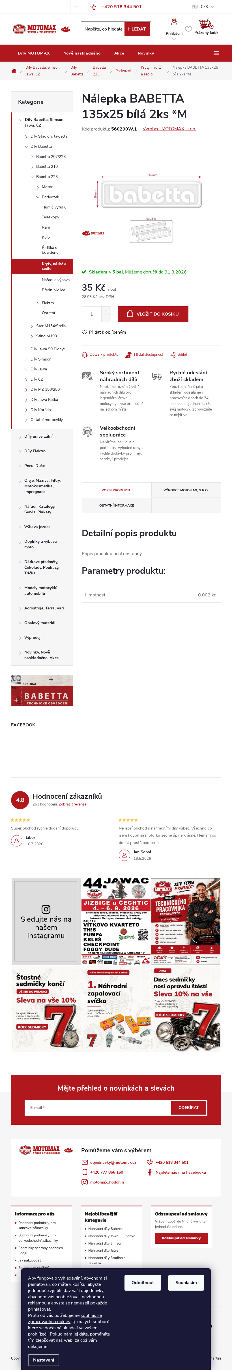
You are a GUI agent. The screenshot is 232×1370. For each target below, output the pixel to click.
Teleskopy (50, 217)
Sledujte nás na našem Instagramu (46, 927)
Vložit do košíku (158, 314)
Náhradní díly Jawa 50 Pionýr (111, 1236)
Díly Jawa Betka (44, 399)
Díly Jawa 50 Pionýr (48, 349)
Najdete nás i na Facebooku (181, 1172)
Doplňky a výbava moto (40, 544)
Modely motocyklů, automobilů (41, 590)
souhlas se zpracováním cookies (65, 1318)
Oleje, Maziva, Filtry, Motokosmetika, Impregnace (42, 486)
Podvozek (50, 197)
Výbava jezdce (37, 526)
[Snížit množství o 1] (106, 318)
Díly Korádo (41, 409)
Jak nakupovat (29, 1260)
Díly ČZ (37, 379)
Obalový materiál (39, 623)
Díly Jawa (39, 369)
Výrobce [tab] (186, 490)
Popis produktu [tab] (117, 490)
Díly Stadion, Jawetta (49, 136)
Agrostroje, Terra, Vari (44, 608)
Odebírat (189, 1107)
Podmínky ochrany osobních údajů (40, 1250)
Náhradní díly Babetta (106, 1228)
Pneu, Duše (34, 465)
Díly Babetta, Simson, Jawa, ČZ (44, 122)
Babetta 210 (47, 166)
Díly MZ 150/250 (45, 389)
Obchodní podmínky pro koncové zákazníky (37, 1225)
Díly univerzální (38, 436)
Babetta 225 (47, 176)
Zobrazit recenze (73, 804)
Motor (47, 187)
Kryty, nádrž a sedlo (54, 266)
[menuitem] (34, 53)
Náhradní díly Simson (105, 1243)
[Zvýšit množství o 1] (106, 310)
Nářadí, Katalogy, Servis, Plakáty (39, 509)
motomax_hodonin (107, 1182)
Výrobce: (169, 129)
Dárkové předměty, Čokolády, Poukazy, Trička (41, 567)
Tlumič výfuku (54, 207)
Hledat (137, 29)
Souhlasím (186, 1283)
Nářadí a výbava (56, 280)
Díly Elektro (35, 451)
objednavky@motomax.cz (113, 1162)
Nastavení (43, 1360)
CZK (204, 6)
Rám (46, 227)
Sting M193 (46, 336)
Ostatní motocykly (47, 419)
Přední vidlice (53, 290)
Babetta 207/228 (51, 156)
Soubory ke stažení (33, 1267)
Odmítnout (143, 1283)
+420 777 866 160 (106, 1172)
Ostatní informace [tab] (116, 505)
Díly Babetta (41, 146)
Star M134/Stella (51, 326)
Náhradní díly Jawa (103, 1250)
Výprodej (32, 637)
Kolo (46, 237)
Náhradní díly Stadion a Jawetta (107, 1260)
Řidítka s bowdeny (50, 250)
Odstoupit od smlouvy (181, 1238)
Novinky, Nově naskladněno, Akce (41, 655)
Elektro (48, 303)
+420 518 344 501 (172, 1162)
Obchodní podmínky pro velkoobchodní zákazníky (38, 1238)
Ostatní (48, 313)
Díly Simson (41, 359)
